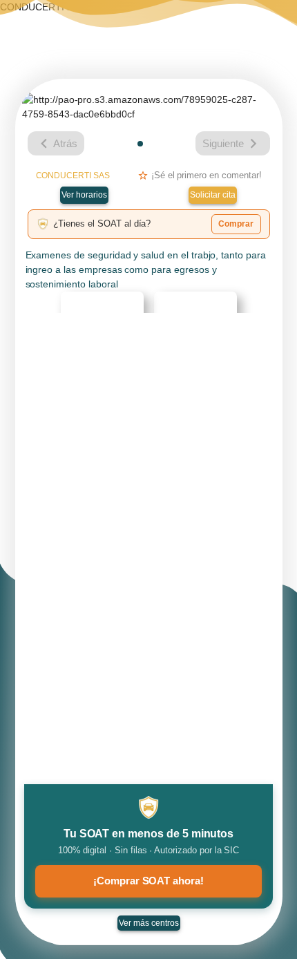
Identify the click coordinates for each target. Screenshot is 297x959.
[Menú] (274, 24)
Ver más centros (149, 923)
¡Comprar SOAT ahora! (148, 880)
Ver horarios (84, 195)
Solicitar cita (213, 195)
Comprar (235, 224)
